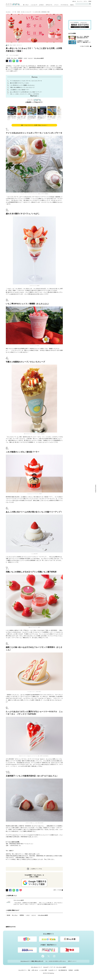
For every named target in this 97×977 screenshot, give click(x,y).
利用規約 (71, 970)
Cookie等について (52, 970)
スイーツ (30, 58)
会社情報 (76, 970)
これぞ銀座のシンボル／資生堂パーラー (19, 89)
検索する (90, 4)
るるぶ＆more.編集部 (19, 900)
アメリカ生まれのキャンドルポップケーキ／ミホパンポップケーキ (26, 80)
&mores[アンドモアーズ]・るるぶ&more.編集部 (54, 967)
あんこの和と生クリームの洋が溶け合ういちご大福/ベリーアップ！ (26, 92)
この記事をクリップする (36, 868)
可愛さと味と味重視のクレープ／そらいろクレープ (22, 87)
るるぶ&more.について (36, 967)
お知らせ (74, 1)
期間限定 (20, 58)
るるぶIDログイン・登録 (24, 970)
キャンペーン (80, 1)
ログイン (85, 1)
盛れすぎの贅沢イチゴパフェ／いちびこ (19, 83)
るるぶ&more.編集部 (39, 58)
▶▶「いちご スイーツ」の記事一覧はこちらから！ (34, 125)
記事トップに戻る (57, 889)
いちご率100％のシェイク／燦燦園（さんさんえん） (22, 85)
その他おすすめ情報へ (85, 46)
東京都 (8, 58)
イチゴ (25, 58)
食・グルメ (14, 58)
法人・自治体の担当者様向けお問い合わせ (56, 961)
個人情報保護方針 (63, 970)
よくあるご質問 (43, 970)
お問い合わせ (35, 970)
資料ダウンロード (72, 961)
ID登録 (89, 1)
